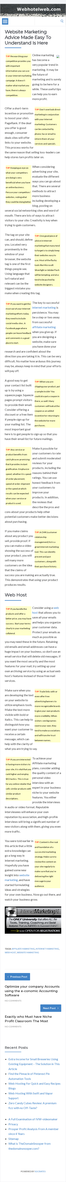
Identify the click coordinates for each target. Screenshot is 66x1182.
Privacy (13, 1124)
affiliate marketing (44, 327)
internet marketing (44, 307)
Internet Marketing (47, 948)
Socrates (40, 1171)
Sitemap (13, 1138)
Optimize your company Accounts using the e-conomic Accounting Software (32, 991)
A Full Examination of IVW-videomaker (33, 1119)
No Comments (13, 1000)
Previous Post (18, 976)
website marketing (28, 952)
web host (10, 952)
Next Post (49, 1008)
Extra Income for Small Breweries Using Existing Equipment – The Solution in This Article (34, 1064)
